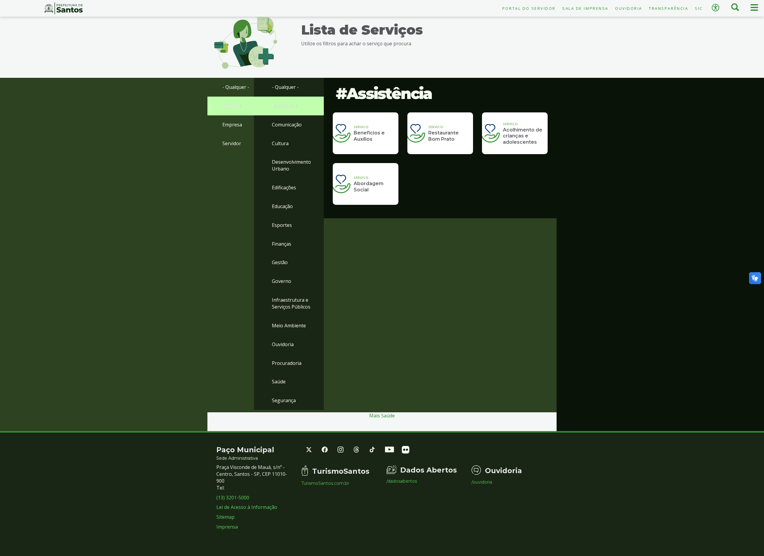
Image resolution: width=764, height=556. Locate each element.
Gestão (280, 262)
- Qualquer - (235, 87)
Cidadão (231, 106)
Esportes (282, 225)
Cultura (280, 143)
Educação (282, 206)
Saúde (279, 381)
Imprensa (227, 527)
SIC (699, 8)
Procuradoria (286, 363)
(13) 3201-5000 (232, 497)
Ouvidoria (628, 8)
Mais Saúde (382, 415)
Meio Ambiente (289, 325)
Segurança (284, 400)
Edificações (284, 187)
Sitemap (225, 517)
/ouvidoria (482, 482)
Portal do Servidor (529, 8)
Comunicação (287, 124)
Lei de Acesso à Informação (246, 507)
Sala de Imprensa (585, 8)
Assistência (284, 106)
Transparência (668, 8)
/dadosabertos (401, 481)
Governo (281, 281)
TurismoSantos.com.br (325, 483)
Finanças (281, 244)
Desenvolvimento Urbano (291, 165)
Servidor (231, 143)
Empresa (232, 124)
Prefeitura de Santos (63, 8)
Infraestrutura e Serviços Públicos (291, 303)
